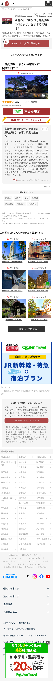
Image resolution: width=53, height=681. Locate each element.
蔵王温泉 (4, 472)
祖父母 (18, 198)
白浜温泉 (40, 513)
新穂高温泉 (41, 508)
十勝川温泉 (41, 457)
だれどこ (23, 558)
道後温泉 (22, 518)
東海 (26, 198)
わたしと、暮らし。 (10, 561)
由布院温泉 (41, 544)
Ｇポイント (38, 555)
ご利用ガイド (26, 555)
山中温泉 (40, 498)
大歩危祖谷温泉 (25, 544)
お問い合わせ (9, 622)
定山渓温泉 (5, 457)
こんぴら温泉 (41, 518)
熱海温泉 (9, 204)
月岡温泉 (22, 488)
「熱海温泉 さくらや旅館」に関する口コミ (21, 66)
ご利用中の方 (10, 612)
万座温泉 (22, 477)
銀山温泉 (22, 472)
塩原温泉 (22, 482)
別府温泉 (22, 529)
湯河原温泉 (5, 493)
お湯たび (39, 558)
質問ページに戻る (27, 329)
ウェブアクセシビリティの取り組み (19, 629)
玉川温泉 (40, 534)
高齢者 (8, 198)
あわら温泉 (23, 503)
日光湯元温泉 (6, 539)
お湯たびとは (14, 555)
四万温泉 (40, 477)
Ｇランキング (13, 558)
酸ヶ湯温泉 (23, 534)
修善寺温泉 (41, 493)
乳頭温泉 (22, 462)
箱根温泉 (22, 539)
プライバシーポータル (36, 635)
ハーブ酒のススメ (41, 567)
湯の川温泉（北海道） (8, 463)
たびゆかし (39, 564)
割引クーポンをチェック (29, 120)
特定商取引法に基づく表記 (33, 641)
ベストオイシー (33, 561)
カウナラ (21, 564)
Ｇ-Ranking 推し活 (9, 567)
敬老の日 (32, 204)
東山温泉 (40, 467)
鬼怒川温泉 (5, 482)
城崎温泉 (4, 513)
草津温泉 (40, 472)
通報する (47, 187)
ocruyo (31, 558)
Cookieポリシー (10, 641)
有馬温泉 (22, 513)
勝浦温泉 (4, 518)
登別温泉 (22, 457)
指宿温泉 (22, 549)
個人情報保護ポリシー (13, 635)
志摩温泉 (4, 544)
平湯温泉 (22, 508)
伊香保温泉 (5, 477)
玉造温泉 (22, 524)
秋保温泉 (22, 467)
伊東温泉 (22, 493)
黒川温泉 (40, 529)
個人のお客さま (11, 588)
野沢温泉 (40, 482)
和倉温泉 (22, 498)
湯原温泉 (4, 529)
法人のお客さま (11, 596)
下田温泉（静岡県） (7, 499)
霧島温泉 (4, 534)
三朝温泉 (4, 524)
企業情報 (7, 604)
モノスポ (44, 561)
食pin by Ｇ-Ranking (26, 567)
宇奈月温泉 (41, 503)
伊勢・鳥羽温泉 (42, 539)
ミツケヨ (30, 564)
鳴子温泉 (40, 462)
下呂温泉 (4, 508)
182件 (34, 102)
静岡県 (35, 198)
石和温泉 (40, 488)
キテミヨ (23, 561)
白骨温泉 (4, 488)
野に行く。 (12, 564)
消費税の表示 (25, 622)
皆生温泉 (40, 524)
